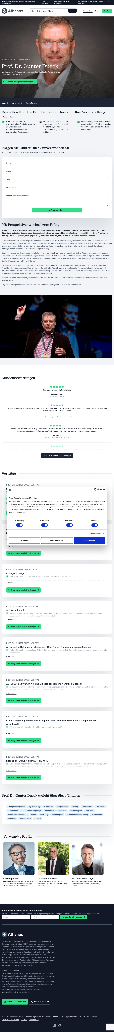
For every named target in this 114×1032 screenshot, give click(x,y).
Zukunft (38, 819)
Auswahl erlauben (57, 540)
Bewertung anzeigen (24, 59)
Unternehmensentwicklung (77, 815)
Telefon (9, 179)
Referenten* (88, 11)
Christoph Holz (11, 878)
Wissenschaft (25, 819)
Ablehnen (24, 540)
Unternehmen (11, 187)
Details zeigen (95, 533)
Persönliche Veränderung (17, 815)
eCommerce (48, 807)
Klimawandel (13, 811)
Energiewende (62, 807)
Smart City (44, 815)
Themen (97, 11)
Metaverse (62, 811)
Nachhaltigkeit (76, 811)
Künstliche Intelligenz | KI (31, 811)
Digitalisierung (34, 807)
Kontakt (107, 11)
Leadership (49, 811)
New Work (90, 811)
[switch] (44, 525)
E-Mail (9, 171)
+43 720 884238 (41, 1002)
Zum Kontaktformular (16, 1002)
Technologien (57, 815)
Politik (33, 815)
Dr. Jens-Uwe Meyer (83, 878)
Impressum (34, 1019)
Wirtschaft (12, 819)
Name (9, 163)
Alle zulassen (89, 540)
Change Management (16, 807)
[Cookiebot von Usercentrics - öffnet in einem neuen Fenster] (95, 490)
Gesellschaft (87, 807)
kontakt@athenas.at (68, 1017)
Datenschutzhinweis (10, 1019)
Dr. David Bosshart (48, 878)
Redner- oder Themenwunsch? (18, 196)
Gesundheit (100, 807)
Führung (75, 807)
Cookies (24, 1019)
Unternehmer (97, 815)
